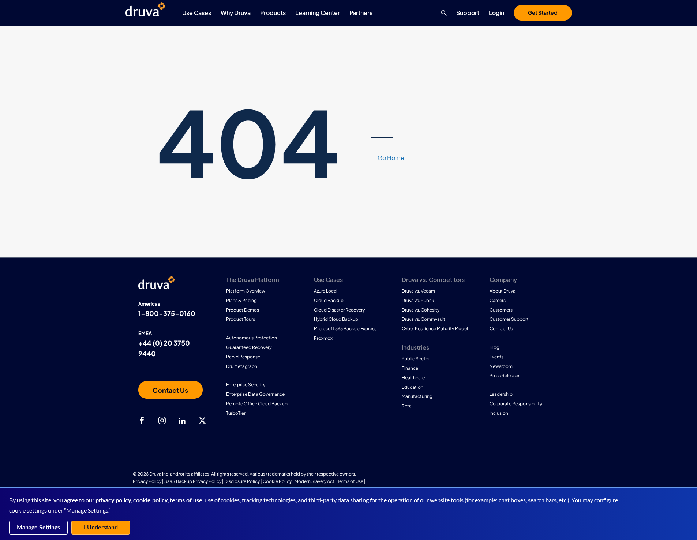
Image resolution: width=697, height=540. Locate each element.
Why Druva (236, 12)
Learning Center (317, 12)
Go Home (390, 157)
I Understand (101, 527)
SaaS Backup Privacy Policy (192, 481)
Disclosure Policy (242, 481)
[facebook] (142, 420)
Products (273, 12)
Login (496, 12)
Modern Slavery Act (314, 481)
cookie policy (150, 500)
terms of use (186, 500)
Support (467, 12)
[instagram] (162, 420)
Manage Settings (38, 527)
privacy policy (113, 500)
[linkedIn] (182, 420)
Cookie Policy (277, 481)
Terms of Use (350, 481)
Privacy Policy (147, 481)
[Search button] (442, 13)
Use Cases (196, 12)
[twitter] (202, 420)
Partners (360, 12)
